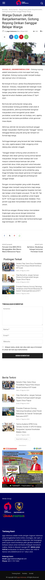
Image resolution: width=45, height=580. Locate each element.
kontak (31, 573)
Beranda (5, 9)
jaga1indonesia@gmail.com (17, 559)
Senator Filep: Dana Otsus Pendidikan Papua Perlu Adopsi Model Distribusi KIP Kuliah (29, 266)
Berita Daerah (13, 9)
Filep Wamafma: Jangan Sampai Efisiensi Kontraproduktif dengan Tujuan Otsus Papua (27, 277)
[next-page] (7, 297)
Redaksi (24, 573)
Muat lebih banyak (21, 439)
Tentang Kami (16, 573)
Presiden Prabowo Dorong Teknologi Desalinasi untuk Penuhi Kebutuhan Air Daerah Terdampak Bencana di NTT (29, 289)
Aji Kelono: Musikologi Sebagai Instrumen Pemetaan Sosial (35, 249)
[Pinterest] (21, 37)
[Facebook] (11, 37)
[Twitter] (16, 37)
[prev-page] (3, 297)
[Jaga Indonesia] (3, 31)
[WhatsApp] (26, 37)
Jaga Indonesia (12, 31)
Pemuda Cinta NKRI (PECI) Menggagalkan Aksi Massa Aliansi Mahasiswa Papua (11, 249)
